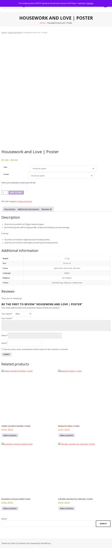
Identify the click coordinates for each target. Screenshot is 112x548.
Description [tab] (9, 209)
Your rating (6, 314)
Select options (10, 435)
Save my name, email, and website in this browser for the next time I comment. (36, 349)
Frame (6, 174)
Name (4, 335)
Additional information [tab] (28, 209)
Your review (7, 318)
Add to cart (16, 192)
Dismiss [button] (90, 3)
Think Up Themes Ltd (20, 543)
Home (42, 23)
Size (5, 167)
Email (4, 343)
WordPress (46, 543)
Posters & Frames (15, 32)
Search (4, 519)
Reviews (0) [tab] (46, 209)
